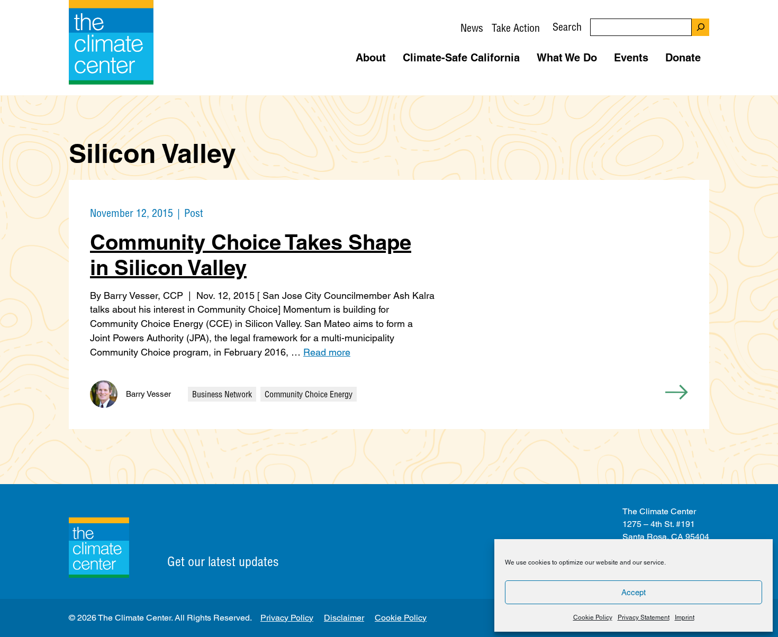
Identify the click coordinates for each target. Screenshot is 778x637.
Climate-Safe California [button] (461, 57)
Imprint (684, 617)
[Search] (700, 27)
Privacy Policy (286, 618)
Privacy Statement (644, 617)
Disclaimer (344, 618)
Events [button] (631, 57)
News (471, 27)
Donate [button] (683, 57)
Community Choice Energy (308, 394)
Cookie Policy (592, 617)
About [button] (371, 57)
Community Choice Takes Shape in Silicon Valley (250, 255)
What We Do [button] (567, 57)
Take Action (516, 27)
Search (567, 26)
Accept (633, 592)
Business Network (222, 394)
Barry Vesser (148, 393)
